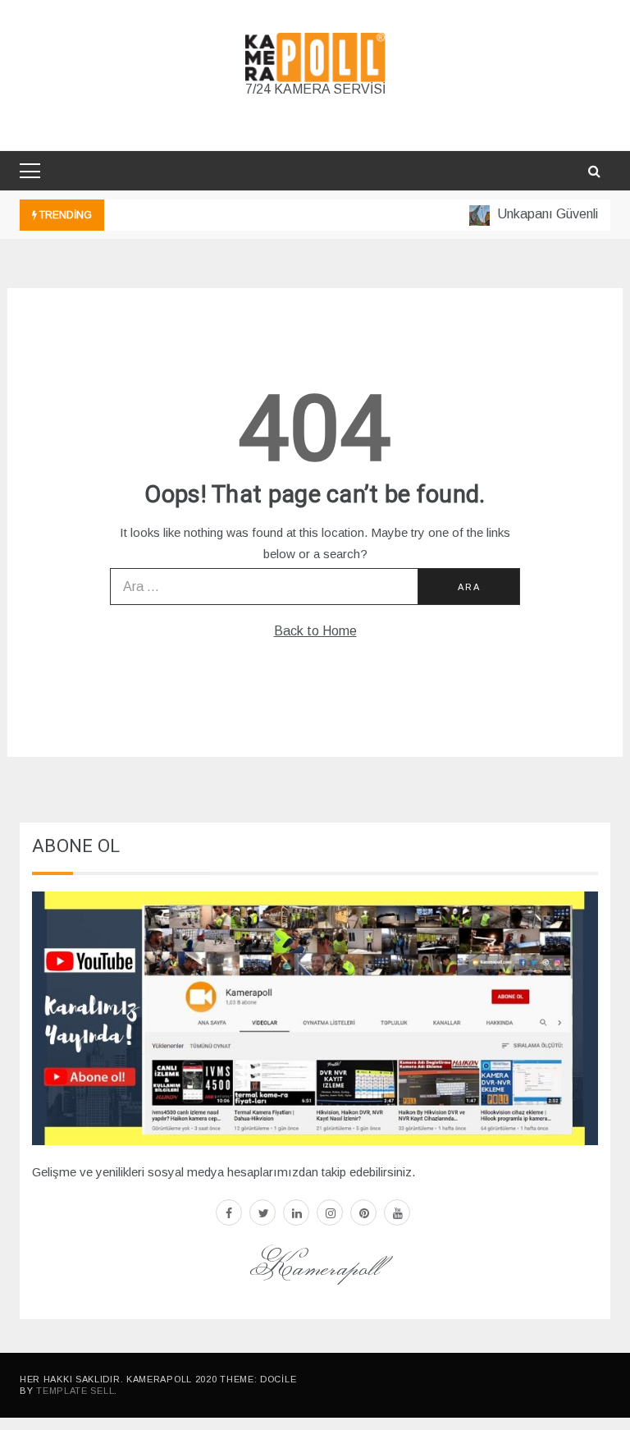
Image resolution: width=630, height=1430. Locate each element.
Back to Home (315, 631)
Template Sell (75, 1391)
